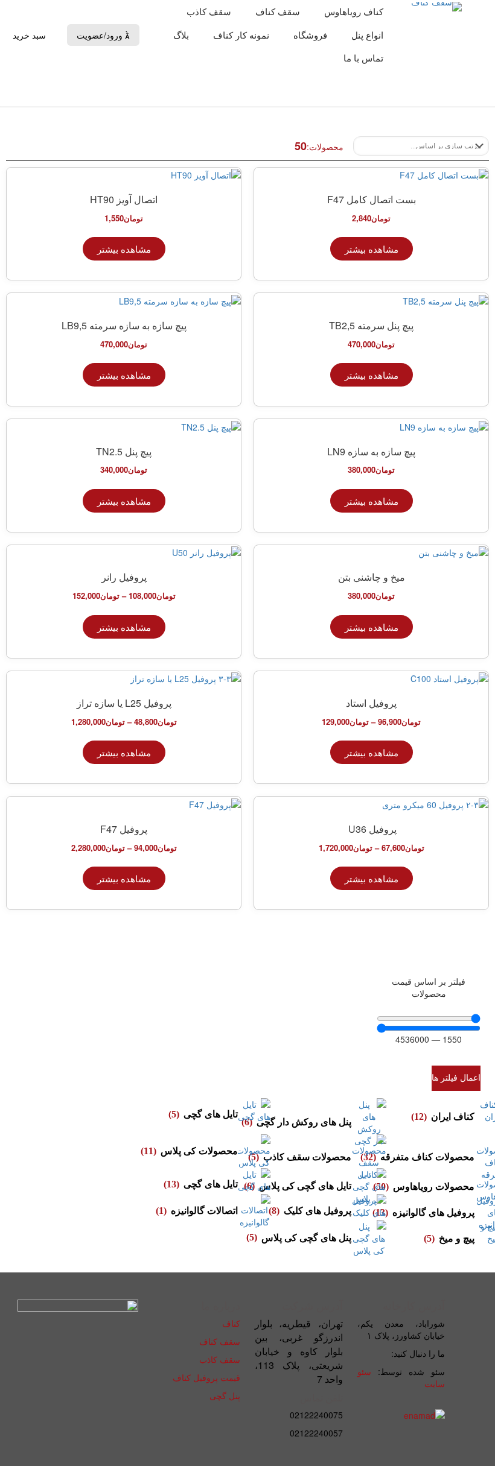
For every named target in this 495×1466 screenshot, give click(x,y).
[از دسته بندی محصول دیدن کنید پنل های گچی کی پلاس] (368, 1238)
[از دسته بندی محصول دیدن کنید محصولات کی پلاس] (254, 1151)
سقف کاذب (219, 1359)
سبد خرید (30, 35)
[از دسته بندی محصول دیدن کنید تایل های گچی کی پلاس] (368, 1186)
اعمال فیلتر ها (456, 1077)
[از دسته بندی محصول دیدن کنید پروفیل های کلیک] (368, 1211)
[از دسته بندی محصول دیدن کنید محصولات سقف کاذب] (368, 1157)
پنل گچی (224, 1395)
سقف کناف (219, 1341)
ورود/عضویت (103, 35)
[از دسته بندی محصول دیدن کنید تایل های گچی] (254, 1114)
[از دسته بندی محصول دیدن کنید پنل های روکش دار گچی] (368, 1122)
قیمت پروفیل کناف (206, 1377)
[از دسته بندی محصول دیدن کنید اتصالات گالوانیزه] (254, 1211)
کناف (231, 1323)
